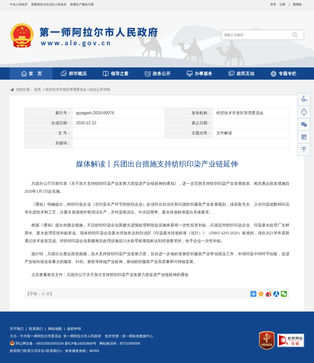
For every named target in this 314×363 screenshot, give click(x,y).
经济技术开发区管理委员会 (66, 89)
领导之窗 (120, 73)
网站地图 (55, 329)
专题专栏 (287, 73)
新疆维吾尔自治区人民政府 (48, 4)
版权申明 (74, 329)
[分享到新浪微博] (269, 294)
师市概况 (78, 73)
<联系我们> (53, 351)
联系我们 (36, 329)
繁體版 (297, 4)
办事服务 (203, 73)
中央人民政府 (18, 4)
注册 (282, 4)
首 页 (35, 73)
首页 (37, 89)
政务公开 (161, 73)
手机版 (304, 137)
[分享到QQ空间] (261, 294)
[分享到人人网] (276, 294)
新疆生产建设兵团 (82, 4)
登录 (273, 4)
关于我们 (17, 329)
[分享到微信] (284, 294)
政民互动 (245, 73)
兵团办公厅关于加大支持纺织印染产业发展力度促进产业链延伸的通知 (127, 275)
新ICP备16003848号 (80, 343)
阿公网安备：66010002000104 (40, 343)
